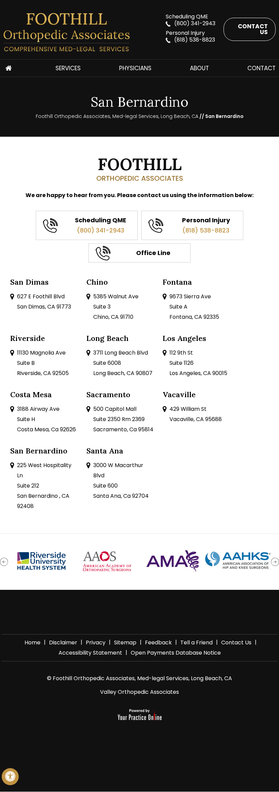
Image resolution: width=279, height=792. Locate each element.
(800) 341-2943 (194, 23)
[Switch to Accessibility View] (10, 776)
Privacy (95, 642)
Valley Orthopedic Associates (139, 692)
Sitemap (125, 642)
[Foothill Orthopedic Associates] (81, 32)
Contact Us (253, 29)
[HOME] (8, 68)
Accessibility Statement (90, 653)
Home (32, 642)
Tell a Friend (196, 642)
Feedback (158, 642)
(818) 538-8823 (194, 40)
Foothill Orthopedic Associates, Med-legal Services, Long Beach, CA (117, 116)
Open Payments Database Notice (176, 653)
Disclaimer (63, 642)
